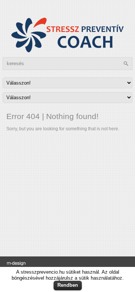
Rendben (67, 285)
